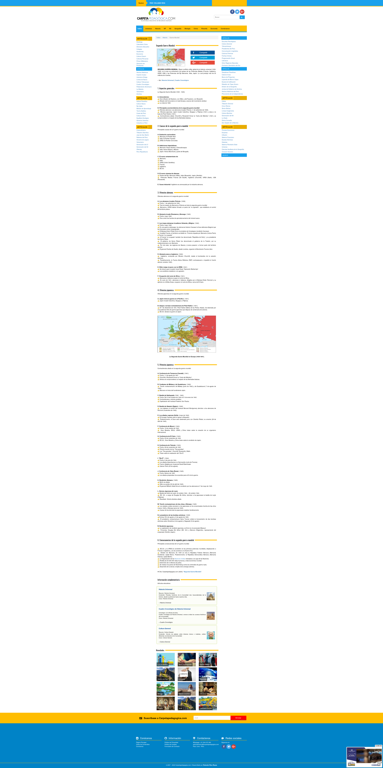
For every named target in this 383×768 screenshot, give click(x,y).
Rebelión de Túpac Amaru (230, 84)
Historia (157, 29)
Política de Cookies (171, 744)
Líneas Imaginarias (228, 111)
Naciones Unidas (180, 559)
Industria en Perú (142, 123)
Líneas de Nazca (142, 80)
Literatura (148, 29)
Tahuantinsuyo (226, 46)
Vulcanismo (140, 92)
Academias (140, 51)
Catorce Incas (226, 75)
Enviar (238, 717)
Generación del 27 (142, 144)
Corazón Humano (227, 152)
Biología (187, 29)
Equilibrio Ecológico (143, 118)
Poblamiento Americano (144, 87)
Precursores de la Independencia (232, 94)
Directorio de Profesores (141, 64)
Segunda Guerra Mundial (192, 572)
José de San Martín (143, 135)
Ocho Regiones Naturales (230, 63)
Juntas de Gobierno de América (232, 89)
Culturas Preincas (227, 53)
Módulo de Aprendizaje (144, 108)
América (139, 94)
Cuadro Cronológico (143, 84)
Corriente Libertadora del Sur (231, 65)
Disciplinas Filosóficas (229, 72)
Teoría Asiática (141, 111)
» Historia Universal (165, 603)
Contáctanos (225, 29)
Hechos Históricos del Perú (230, 91)
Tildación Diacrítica (143, 133)
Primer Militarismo (142, 61)
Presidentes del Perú (228, 49)
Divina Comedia (227, 120)
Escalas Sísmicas (227, 140)
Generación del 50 (142, 147)
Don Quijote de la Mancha (230, 123)
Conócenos (139, 746)
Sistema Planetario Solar (229, 144)
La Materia (140, 89)
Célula (224, 101)
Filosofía (204, 29)
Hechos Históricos (142, 72)
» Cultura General (164, 642)
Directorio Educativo (143, 47)
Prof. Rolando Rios (157, 3)
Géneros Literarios (142, 120)
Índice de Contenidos (143, 744)
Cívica (196, 29)
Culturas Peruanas (142, 59)
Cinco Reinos (226, 106)
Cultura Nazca (141, 104)
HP (165, 29)
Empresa (225, 133)
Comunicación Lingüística (230, 51)
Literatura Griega (142, 77)
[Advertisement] (234, 187)
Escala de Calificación (229, 82)
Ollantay (139, 149)
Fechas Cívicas (226, 56)
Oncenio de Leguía (143, 140)
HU (170, 29)
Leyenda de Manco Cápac (230, 79)
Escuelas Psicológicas (229, 41)
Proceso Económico (228, 130)
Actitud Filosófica (142, 101)
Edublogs (139, 42)
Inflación (224, 135)
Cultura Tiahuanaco (143, 82)
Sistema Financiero (228, 137)
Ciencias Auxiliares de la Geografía (233, 149)
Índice (140, 29)
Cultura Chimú (141, 116)
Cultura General (227, 44)
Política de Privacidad (171, 742)
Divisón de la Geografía (229, 87)
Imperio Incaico (141, 75)
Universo (224, 147)
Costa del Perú (141, 113)
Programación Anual (228, 58)
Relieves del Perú (142, 137)
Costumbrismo (141, 130)
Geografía (178, 29)
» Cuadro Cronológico (166, 622)
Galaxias (224, 142)
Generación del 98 (227, 116)
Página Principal (141, 742)
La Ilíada (224, 118)
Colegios (139, 49)
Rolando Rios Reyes (210, 765)
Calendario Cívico (142, 44)
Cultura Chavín (141, 56)
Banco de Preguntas (228, 77)
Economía (214, 29)
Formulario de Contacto (172, 746)
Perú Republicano (142, 152)
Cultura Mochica (227, 113)
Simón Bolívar (226, 108)
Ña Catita (139, 106)
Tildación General (227, 104)
